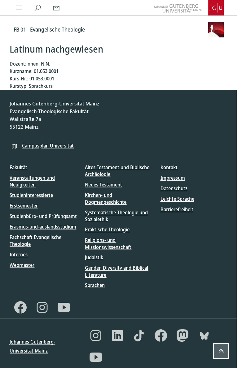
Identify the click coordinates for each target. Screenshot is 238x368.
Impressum (173, 177)
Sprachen (95, 285)
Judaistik (94, 257)
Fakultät (18, 167)
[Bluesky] (204, 335)
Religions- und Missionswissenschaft (108, 243)
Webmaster (22, 265)
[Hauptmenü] (19, 7)
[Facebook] (20, 307)
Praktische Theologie (107, 229)
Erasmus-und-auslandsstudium (43, 226)
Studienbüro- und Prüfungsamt (43, 216)
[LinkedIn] (117, 335)
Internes (19, 254)
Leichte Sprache (177, 198)
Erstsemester (24, 205)
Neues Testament (103, 184)
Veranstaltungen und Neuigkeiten (32, 181)
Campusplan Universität (48, 145)
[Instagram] (42, 307)
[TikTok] (139, 335)
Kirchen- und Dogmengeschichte (105, 198)
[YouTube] (64, 307)
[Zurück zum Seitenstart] (221, 351)
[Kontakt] (56, 7)
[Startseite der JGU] (189, 7)
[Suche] (37, 7)
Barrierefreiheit (177, 209)
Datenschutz (174, 188)
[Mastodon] (182, 335)
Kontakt (169, 167)
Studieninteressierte (31, 195)
